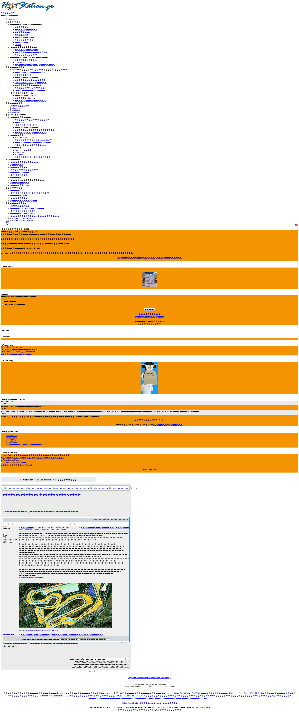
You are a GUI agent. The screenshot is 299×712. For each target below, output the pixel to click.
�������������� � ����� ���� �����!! (42, 494)
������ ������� (80, 488)
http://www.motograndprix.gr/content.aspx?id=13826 (41, 631)
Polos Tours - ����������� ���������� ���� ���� (35, 455)
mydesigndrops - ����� (14, 462)
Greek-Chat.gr (11, 442)
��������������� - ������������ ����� (33, 458)
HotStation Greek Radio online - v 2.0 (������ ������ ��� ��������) (76, 696)
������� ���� (121, 519)
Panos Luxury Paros (10, 460)
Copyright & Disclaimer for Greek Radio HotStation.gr (149, 678)
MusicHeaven (11, 436)
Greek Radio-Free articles (11, 347)
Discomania (11, 440)
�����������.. (145, 420)
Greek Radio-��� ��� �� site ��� (19, 350)
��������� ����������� (24, 444)
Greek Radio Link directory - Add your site (18, 352)
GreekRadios (11, 438)
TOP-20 (135, 488)
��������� (45, 488)
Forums (51, 511)
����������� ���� (102, 519)
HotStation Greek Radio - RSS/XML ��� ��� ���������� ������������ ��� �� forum (165, 696)
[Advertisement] (65, 504)
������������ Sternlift (17, 465)
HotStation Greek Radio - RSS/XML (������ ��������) (199, 693)
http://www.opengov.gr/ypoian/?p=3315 (31, 577)
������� (160, 425)
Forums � (92, 671)
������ (104, 488)
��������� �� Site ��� (16, 354)
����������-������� (67, 511)
